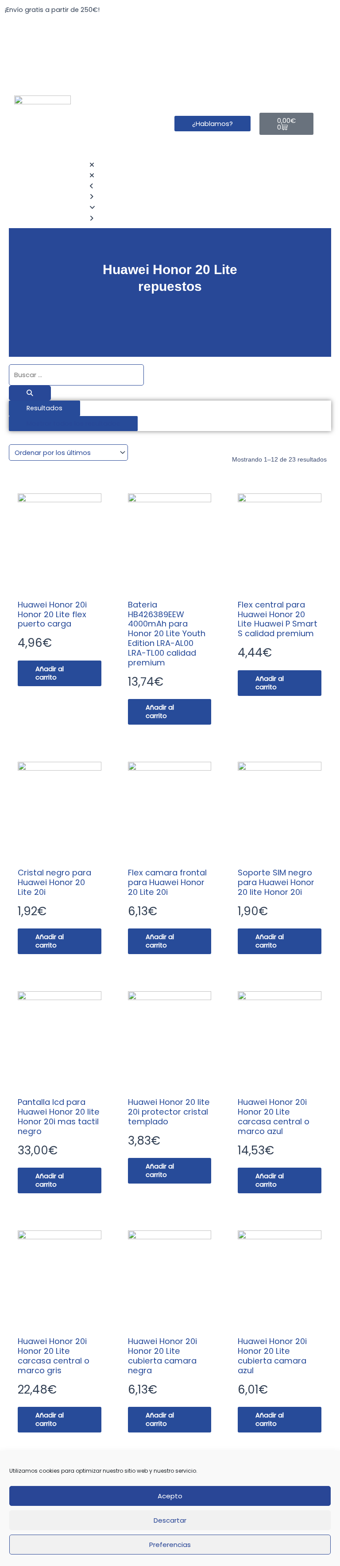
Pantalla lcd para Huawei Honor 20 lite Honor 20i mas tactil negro (59, 1116)
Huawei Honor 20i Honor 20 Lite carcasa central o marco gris (53, 1356)
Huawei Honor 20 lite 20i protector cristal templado (169, 1111)
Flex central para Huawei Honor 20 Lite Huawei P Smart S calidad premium (277, 619)
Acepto (170, 1496)
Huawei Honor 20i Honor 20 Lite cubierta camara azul (272, 1356)
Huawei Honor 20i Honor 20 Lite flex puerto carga (52, 614)
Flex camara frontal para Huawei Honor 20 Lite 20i (167, 882)
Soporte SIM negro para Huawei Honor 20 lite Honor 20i (276, 882)
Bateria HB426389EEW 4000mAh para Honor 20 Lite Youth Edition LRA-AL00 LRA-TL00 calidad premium (166, 633)
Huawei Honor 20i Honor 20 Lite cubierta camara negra (162, 1356)
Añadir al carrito (49, 673)
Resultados (44, 408)
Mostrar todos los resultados (73, 423)
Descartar (170, 1520)
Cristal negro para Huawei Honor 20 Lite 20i (54, 882)
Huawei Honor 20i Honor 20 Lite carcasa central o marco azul (273, 1116)
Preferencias (170, 1544)
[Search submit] (30, 393)
